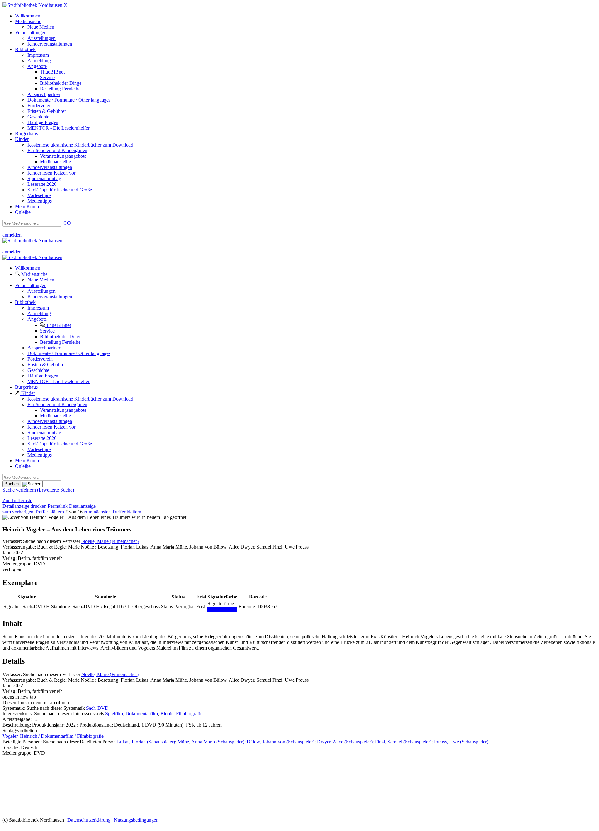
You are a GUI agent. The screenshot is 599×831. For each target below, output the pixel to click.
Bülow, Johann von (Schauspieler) (280, 741)
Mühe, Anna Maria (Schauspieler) (211, 741)
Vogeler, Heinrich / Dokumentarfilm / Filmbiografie (53, 736)
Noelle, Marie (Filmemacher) (110, 541)
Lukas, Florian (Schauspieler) (146, 741)
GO (67, 223)
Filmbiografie (189, 713)
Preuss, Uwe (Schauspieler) (461, 741)
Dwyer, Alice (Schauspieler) (345, 741)
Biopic (166, 713)
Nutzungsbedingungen (136, 820)
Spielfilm (114, 713)
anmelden (12, 235)
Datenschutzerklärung (88, 820)
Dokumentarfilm (141, 713)
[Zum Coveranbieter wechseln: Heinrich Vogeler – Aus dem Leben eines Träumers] (66, 517)
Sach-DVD (97, 708)
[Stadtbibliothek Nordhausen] (32, 5)
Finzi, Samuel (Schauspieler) (403, 741)
